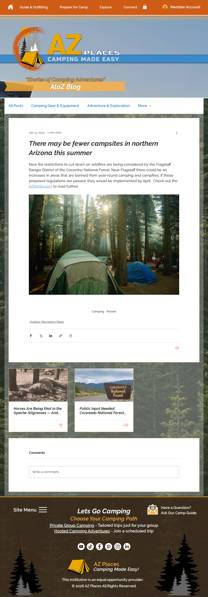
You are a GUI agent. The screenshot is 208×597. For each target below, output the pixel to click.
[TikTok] (90, 546)
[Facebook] (99, 546)
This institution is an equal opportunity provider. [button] (103, 580)
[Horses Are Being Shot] (38, 385)
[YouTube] (81, 546)
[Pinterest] (108, 546)
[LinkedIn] (126, 546)
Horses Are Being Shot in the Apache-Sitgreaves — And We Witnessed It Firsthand (38, 410)
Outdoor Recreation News (47, 321)
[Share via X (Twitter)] (41, 336)
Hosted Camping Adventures (82, 531)
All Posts (16, 106)
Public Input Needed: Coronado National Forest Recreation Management (102, 410)
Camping (98, 311)
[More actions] (176, 132)
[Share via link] (61, 336)
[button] (34, 7)
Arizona (111, 311)
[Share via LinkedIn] (51, 336)
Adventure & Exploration (108, 106)
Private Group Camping (72, 525)
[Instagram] (117, 546)
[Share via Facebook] (31, 336)
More (142, 106)
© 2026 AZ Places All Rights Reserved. (104, 586)
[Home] (10, 7)
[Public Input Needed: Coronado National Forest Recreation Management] (104, 385)
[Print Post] (71, 336)
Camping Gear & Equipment (55, 106)
